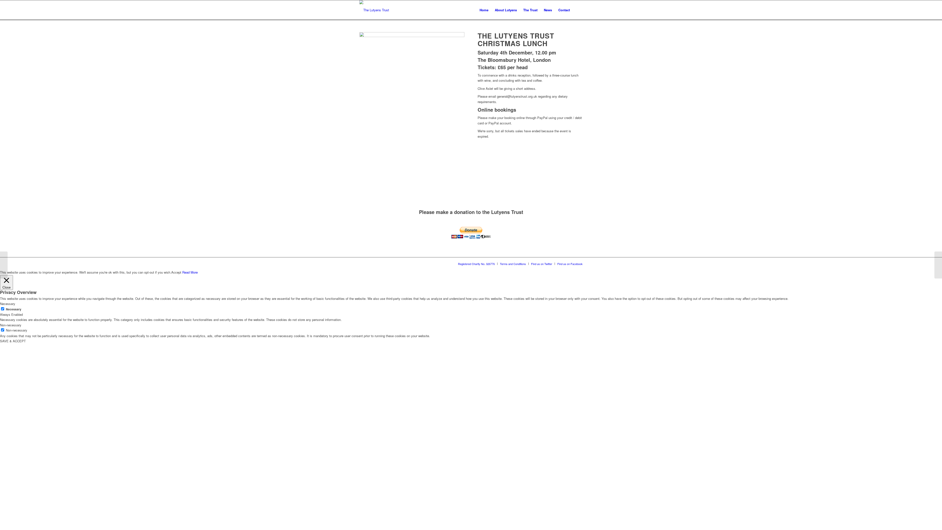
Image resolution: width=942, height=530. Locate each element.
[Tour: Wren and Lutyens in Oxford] (4, 265)
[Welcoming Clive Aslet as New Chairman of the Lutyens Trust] (938, 265)
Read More (190, 272)
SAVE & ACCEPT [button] (13, 341)
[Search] (578, 10)
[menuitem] (484, 10)
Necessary (13, 309)
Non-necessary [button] (10, 325)
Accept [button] (176, 272)
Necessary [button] (7, 303)
